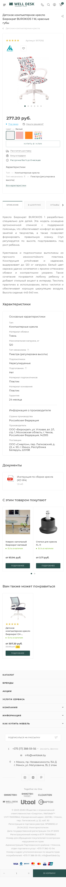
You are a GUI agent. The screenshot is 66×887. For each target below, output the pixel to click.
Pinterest (41, 777)
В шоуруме (34, 205)
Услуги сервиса (14, 699)
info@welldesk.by (35, 755)
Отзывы (54, 205)
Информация (12, 715)
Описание (12, 205)
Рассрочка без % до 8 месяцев (25, 160)
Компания (10, 707)
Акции (7, 691)
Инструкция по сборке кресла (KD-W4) (35, 478)
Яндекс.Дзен (33, 777)
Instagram (24, 777)
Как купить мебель (16, 723)
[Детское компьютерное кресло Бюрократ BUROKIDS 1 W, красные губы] (33, 79)
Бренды (8, 683)
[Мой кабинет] (54, 5)
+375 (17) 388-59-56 (24, 749)
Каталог (8, 675)
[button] (25, 106)
